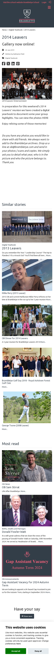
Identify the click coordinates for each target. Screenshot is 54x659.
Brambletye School (31, 2)
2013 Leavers (11, 248)
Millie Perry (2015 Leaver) (13, 293)
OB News (6, 484)
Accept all (15, 651)
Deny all (38, 651)
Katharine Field (18, 54)
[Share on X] (8, 64)
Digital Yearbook (15, 30)
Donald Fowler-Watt (14, 531)
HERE (45, 117)
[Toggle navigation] (49, 7)
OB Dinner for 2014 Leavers (15, 338)
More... (49, 255)
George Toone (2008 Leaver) (15, 425)
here (18, 643)
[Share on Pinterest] (18, 64)
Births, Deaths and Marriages (14, 529)
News (4, 30)
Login (44, 2)
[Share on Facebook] (3, 64)
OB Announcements (10, 579)
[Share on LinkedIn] (13, 64)
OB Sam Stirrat (11, 487)
